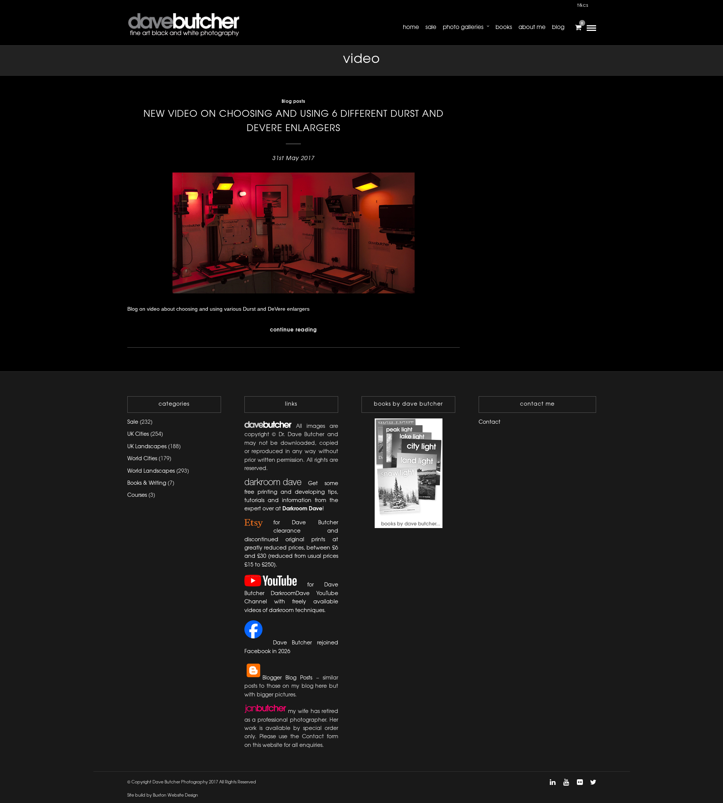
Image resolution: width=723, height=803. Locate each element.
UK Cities (138, 434)
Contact (489, 422)
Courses (137, 495)
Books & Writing (146, 483)
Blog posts (293, 102)
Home (411, 27)
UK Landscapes (146, 446)
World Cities (142, 458)
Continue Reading (293, 330)
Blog (558, 27)
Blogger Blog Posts (287, 678)
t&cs (583, 5)
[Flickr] (580, 782)
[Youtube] (566, 782)
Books (504, 27)
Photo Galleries (463, 27)
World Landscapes (151, 471)
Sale (431, 27)
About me (532, 27)
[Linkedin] (552, 782)
